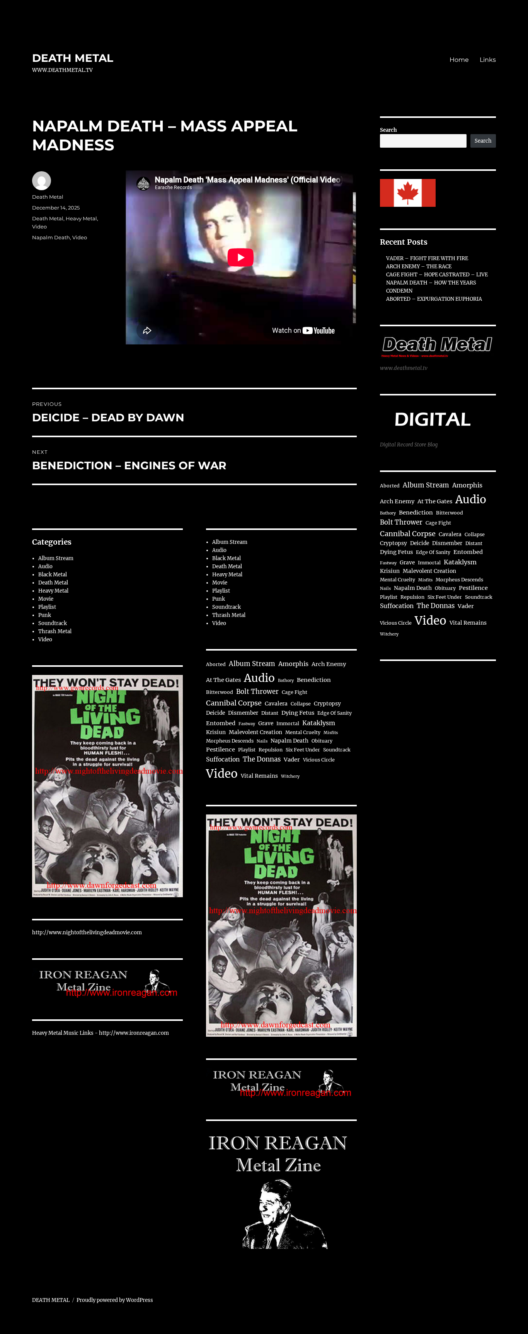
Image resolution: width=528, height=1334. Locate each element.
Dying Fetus (297, 712)
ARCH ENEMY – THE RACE (418, 266)
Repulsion (271, 750)
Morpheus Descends (230, 741)
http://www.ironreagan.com (134, 1033)
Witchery (290, 776)
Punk (44, 615)
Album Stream (55, 558)
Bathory (286, 680)
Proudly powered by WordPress (115, 1300)
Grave (265, 723)
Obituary (322, 741)
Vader (292, 759)
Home (459, 59)
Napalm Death (51, 237)
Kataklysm (318, 723)
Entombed (220, 723)
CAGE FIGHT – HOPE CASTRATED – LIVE (437, 274)
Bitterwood (219, 692)
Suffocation (223, 759)
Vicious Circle (319, 760)
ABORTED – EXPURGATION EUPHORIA (434, 299)
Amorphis (293, 664)
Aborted (216, 664)
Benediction (314, 679)
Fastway (246, 723)
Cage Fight (294, 692)
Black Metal (52, 574)
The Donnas (262, 759)
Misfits (331, 732)
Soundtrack (52, 623)
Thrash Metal (55, 631)
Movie (45, 599)
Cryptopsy (327, 703)
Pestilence (220, 749)
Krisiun (216, 732)
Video (39, 226)
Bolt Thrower (257, 692)
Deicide (215, 713)
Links (488, 59)
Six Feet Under (303, 750)
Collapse (301, 704)
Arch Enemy (329, 664)
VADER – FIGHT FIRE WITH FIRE (427, 258)
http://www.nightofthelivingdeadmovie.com (87, 932)
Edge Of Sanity (334, 713)
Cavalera (276, 703)
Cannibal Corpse (234, 703)
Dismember (243, 713)
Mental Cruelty (302, 732)
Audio (45, 566)
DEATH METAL (72, 58)
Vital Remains (259, 776)
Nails (262, 741)
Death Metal (47, 197)
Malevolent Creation (255, 732)
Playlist (47, 607)
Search (388, 130)
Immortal (287, 723)
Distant (269, 713)
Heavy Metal (81, 218)
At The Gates (223, 679)
